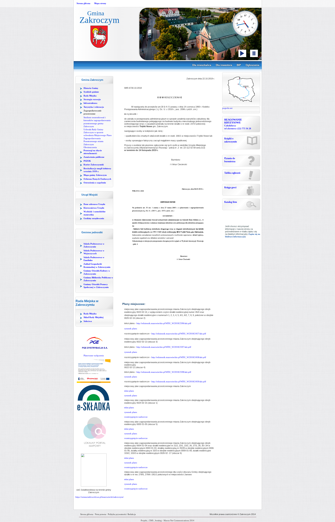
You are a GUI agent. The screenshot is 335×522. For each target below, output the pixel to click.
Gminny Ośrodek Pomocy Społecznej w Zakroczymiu (96, 285)
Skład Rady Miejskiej (94, 317)
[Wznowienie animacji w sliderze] (242, 53)
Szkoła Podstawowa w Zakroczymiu (94, 245)
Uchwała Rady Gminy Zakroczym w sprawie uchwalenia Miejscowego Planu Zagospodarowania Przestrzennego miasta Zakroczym (98, 137)
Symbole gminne (91, 92)
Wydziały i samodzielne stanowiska (94, 213)
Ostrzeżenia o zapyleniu (95, 182)
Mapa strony (100, 3)
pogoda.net (227, 108)
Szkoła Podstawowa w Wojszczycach (94, 252)
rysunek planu (130, 328)
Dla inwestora (224, 65)
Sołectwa (88, 321)
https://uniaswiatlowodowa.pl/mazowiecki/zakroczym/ (99, 497)
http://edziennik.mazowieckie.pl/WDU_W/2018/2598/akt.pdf (163, 372)
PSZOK (87, 161)
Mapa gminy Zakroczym (95, 175)
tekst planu (129, 391)
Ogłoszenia (252, 65)
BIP (239, 65)
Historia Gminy (91, 88)
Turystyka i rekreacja (94, 107)
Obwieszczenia (90, 147)
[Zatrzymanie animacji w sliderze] (254, 53)
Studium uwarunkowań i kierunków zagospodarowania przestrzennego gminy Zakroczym (97, 121)
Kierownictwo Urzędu (94, 208)
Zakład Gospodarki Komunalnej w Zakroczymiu (97, 265)
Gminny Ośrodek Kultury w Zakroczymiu (97, 272)
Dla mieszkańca (201, 65)
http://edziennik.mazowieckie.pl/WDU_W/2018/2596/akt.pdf (163, 323)
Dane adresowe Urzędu (94, 204)
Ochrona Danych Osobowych (97, 179)
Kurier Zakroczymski (94, 164)
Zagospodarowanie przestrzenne (92, 112)
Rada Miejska (90, 96)
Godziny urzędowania (94, 218)
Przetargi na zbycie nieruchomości (93, 151)
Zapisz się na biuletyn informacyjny (242, 235)
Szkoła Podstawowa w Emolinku (94, 258)
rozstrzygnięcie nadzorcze (136, 417)
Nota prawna (100, 514)
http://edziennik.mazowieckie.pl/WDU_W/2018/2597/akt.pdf (163, 347)
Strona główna (83, 3)
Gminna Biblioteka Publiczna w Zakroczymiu (98, 279)
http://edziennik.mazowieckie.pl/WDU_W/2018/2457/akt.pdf (178, 333)
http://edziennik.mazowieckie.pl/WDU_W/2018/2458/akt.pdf (178, 357)
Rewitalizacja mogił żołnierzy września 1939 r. (97, 170)
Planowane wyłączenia (94, 355)
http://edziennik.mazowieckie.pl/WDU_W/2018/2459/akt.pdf (178, 381)
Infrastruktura (90, 103)
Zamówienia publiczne (94, 157)
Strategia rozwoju (92, 99)
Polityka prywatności (117, 514)
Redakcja (132, 514)
